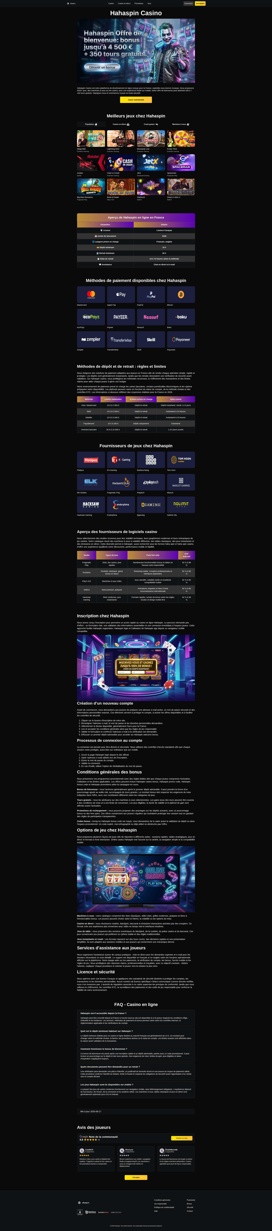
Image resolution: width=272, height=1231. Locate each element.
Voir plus (136, 1177)
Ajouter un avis (181, 1138)
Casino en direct (119, 124)
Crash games (149, 124)
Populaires (89, 124)
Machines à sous (179, 124)
